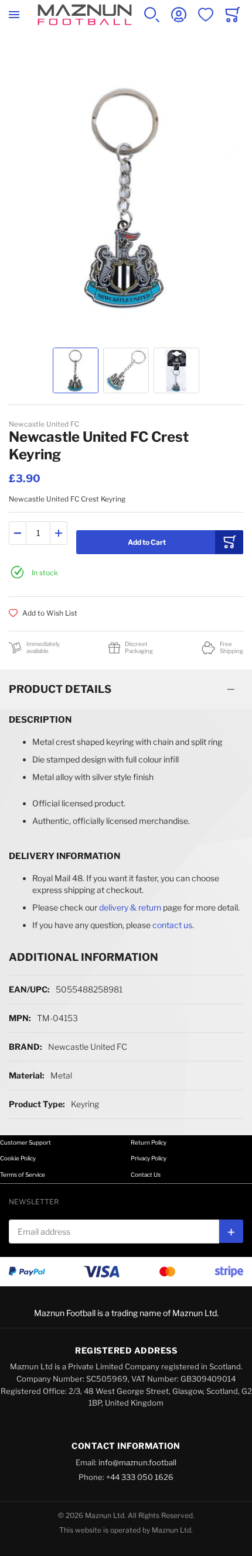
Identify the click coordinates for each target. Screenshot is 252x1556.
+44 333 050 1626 (139, 1477)
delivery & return (130, 907)
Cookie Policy (18, 1158)
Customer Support (25, 1142)
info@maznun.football (137, 1462)
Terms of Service (22, 1174)
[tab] (126, 689)
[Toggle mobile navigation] (14, 14)
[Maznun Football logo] (84, 14)
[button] (75, 370)
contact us (172, 925)
